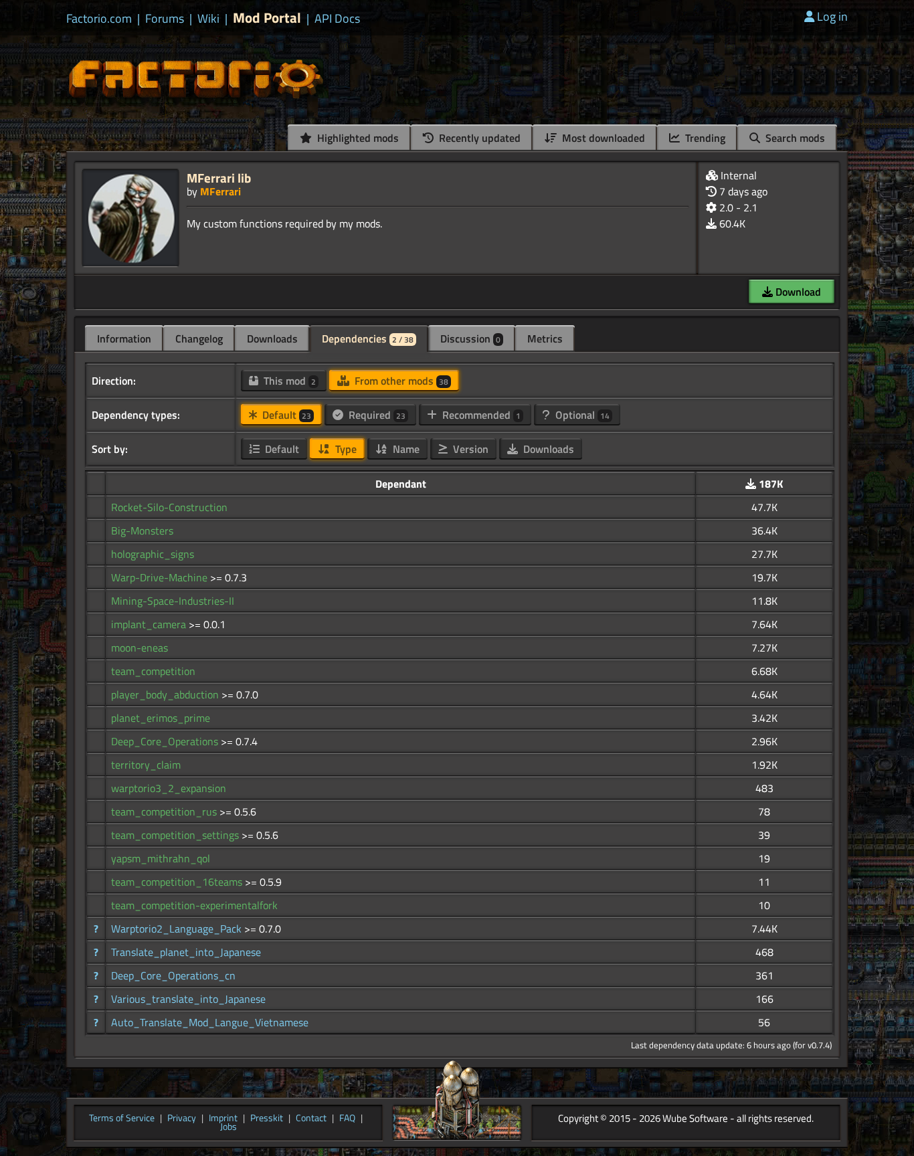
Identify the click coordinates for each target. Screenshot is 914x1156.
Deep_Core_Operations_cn (173, 975)
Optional (581, 415)
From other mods (400, 381)
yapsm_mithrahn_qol (160, 858)
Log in (832, 16)
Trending (703, 138)
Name (405, 449)
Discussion (470, 338)
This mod (288, 381)
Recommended (480, 415)
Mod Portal (267, 18)
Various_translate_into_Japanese (188, 999)
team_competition (153, 671)
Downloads (272, 338)
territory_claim (146, 765)
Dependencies (368, 338)
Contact (311, 1118)
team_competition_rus (165, 811)
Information (124, 338)
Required (375, 415)
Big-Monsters (142, 530)
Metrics (545, 338)
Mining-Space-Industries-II (172, 601)
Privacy (181, 1118)
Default (285, 415)
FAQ (347, 1118)
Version (469, 449)
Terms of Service (122, 1118)
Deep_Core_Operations (166, 741)
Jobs (228, 1127)
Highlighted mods (356, 138)
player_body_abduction (166, 694)
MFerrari (220, 191)
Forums (164, 19)
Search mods (794, 138)
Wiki (208, 19)
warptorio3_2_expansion (168, 788)
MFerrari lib (219, 177)
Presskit (266, 1118)
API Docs (337, 19)
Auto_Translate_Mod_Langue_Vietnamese (209, 1022)
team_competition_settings (176, 835)
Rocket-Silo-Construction (169, 507)
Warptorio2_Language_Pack (177, 929)
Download (797, 292)
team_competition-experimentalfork (194, 905)
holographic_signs (152, 554)
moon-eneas (139, 648)
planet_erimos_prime (160, 718)
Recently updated (478, 138)
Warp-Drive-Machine (160, 577)
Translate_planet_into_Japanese (186, 952)
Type (345, 449)
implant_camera (150, 624)
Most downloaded (602, 138)
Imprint (223, 1118)
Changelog (199, 338)
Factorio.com (99, 19)
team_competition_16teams (178, 882)
